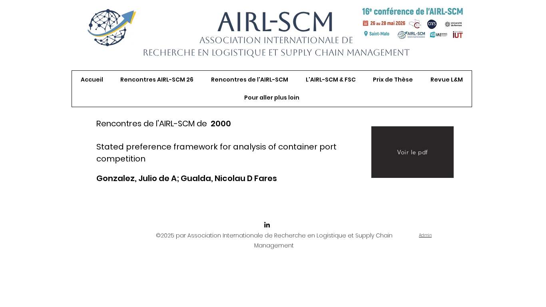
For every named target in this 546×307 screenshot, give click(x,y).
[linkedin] (267, 225)
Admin (425, 235)
